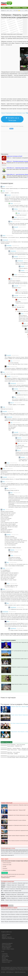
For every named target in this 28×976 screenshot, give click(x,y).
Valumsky (16, 388)
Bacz (11, 221)
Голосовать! (4, 872)
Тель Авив (15, 10)
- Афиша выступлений (6, 946)
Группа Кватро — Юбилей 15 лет (14, 746)
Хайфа (25, 10)
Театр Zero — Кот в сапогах (13, 752)
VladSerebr (9, 245)
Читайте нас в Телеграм (13, 119)
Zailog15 (8, 376)
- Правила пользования (6, 960)
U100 (4, 468)
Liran (2, 888)
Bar (7, 488)
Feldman (16, 208)
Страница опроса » (5, 877)
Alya (11, 278)
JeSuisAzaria (5, 239)
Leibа (4, 509)
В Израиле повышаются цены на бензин (17, 820)
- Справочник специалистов (7, 938)
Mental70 (9, 195)
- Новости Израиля (5, 934)
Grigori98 (16, 285)
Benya (8, 621)
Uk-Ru (2, 896)
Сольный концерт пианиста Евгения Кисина (17, 757)
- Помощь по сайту (5, 962)
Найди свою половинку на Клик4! (14, 156)
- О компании (4, 953)
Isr (1, 890)
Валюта (3, 10)
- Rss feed (3, 957)
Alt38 (4, 589)
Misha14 (3, 886)
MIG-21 (12, 402)
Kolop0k (22, 266)
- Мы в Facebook (5, 956)
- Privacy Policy (4, 959)
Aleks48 (3, 894)
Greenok (16, 256)
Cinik (4, 186)
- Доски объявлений (6, 944)
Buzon (15, 217)
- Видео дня (4, 935)
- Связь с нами (4, 955)
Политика (24, 7)
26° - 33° (22, 10)
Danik (4, 190)
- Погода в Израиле (5, 947)
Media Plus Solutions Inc (20, 972)
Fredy (4, 407)
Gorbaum (3, 883)
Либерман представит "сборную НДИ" (17, 810)
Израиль (4, 7)
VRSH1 (4, 235)
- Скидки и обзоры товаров (7, 948)
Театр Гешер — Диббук (12, 753)
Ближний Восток (16, 7)
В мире (9, 7)
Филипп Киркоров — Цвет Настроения (16, 744)
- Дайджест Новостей (6, 937)
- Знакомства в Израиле (6, 943)
